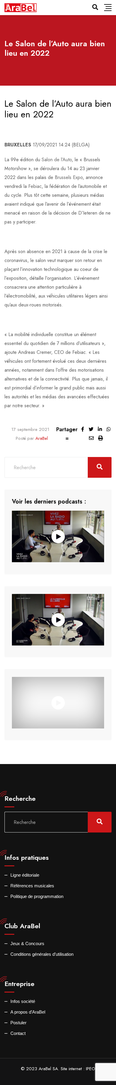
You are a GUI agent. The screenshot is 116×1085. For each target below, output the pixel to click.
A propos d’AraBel (27, 1011)
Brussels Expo (69, 177)
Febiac (35, 186)
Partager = (67, 434)
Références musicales (32, 885)
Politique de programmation (36, 896)
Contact (18, 1033)
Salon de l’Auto (57, 159)
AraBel (41, 438)
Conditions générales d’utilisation (41, 954)
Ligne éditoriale (24, 875)
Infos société (22, 1001)
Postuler (18, 1022)
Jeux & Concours (27, 943)
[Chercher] (95, 7)
